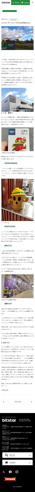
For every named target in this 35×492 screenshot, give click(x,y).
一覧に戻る (17, 401)
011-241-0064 (25, 419)
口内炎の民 (14, 19)
